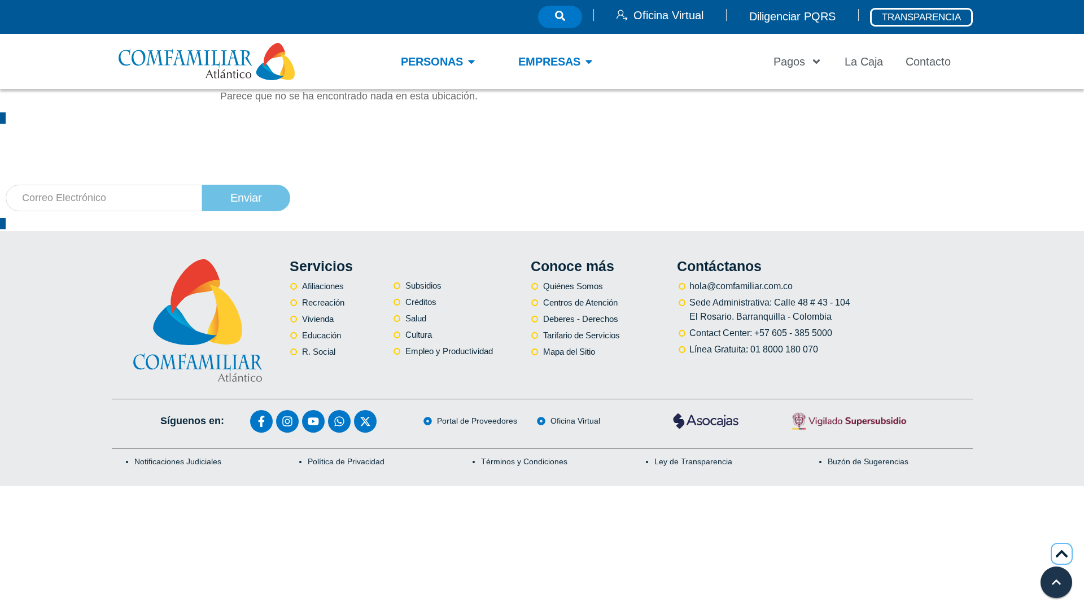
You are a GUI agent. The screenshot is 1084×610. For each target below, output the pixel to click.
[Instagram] (287, 421)
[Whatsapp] (339, 421)
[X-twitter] (365, 421)
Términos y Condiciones (524, 461)
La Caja (864, 61)
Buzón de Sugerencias (868, 461)
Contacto (928, 61)
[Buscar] (560, 17)
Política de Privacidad (346, 461)
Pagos (789, 61)
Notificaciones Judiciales (177, 461)
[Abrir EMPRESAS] (589, 61)
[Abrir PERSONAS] (471, 61)
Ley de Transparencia (693, 461)
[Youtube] (313, 421)
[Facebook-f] (261, 421)
